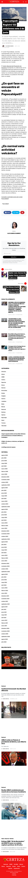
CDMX (3, 377)
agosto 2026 (4, 455)
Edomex (3, 387)
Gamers (3, 398)
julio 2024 (3, 512)
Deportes (3, 382)
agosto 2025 (4, 487)
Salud (2, 420)
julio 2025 (3, 490)
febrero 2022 (4, 590)
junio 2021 (4, 612)
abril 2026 (3, 466)
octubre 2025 (4, 482)
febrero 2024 (4, 525)
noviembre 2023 (5, 533)
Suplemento (17, 868)
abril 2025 (3, 498)
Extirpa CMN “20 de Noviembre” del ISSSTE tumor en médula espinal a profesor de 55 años (13, 843)
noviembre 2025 (5, 479)
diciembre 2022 (5, 563)
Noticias (3, 412)
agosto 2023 (4, 541)
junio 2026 (4, 460)
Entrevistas (4, 390)
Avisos (3, 374)
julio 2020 (3, 642)
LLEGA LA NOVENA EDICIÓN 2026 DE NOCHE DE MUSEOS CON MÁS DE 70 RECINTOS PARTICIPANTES (16, 359)
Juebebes (3, 401)
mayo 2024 (4, 517)
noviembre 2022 (5, 566)
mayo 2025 (4, 495)
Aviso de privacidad (14, 872)
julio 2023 (3, 544)
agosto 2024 (4, 509)
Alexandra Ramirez (14, 233)
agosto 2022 (4, 574)
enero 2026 (4, 474)
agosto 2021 (4, 606)
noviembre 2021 (5, 598)
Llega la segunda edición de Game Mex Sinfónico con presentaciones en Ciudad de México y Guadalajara (13, 435)
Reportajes (4, 417)
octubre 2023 (4, 536)
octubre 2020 (4, 633)
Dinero (3, 385)
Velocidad (3, 425)
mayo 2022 (4, 582)
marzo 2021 (4, 620)
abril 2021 (3, 617)
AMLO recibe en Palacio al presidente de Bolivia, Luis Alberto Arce (13, 741)
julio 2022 (3, 577)
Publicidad (14, 875)
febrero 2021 (4, 623)
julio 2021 (3, 609)
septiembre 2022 (5, 571)
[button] (2, 2)
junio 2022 (4, 579)
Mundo (3, 406)
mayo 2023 (4, 550)
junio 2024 (4, 514)
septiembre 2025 (5, 485)
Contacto (14, 873)
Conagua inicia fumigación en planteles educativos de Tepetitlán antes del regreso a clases (16, 348)
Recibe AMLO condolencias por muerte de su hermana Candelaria (13, 791)
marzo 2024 (4, 522)
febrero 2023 (4, 558)
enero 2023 (4, 560)
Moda (2, 404)
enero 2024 (4, 528)
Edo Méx (16, 864)
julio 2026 (3, 458)
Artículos (3, 371)
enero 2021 (4, 625)
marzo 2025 (4, 501)
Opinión (10, 868)
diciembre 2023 (5, 531)
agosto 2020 (4, 639)
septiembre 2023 (5, 539)
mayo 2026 (4, 463)
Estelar (3, 393)
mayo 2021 (4, 614)
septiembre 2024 (5, 506)
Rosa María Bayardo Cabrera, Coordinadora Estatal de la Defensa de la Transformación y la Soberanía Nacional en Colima (17, 336)
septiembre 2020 (5, 636)
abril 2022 (3, 585)
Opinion (3, 414)
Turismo (3, 423)
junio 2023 (4, 547)
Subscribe (13, 257)
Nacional (3, 409)
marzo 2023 (4, 555)
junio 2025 (4, 493)
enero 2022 (4, 593)
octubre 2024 (4, 504)
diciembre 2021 (5, 596)
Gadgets (3, 395)
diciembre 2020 (5, 628)
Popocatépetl (5, 203)
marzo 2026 (4, 468)
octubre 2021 (4, 601)
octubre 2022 (4, 568)
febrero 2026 (4, 471)
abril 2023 (3, 552)
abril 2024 (3, 520)
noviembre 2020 (5, 631)
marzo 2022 (4, 587)
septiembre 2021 (5, 604)
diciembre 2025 (5, 476)
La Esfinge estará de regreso (8, 447)
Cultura (3, 379)
